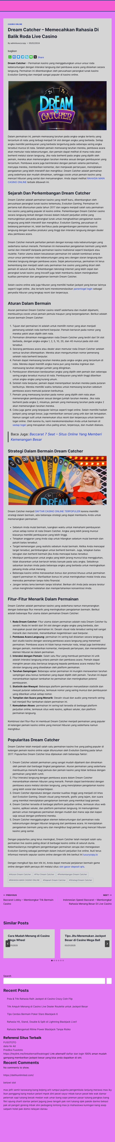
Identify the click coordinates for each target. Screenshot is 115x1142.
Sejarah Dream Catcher (54, 880)
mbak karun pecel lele (80, 1093)
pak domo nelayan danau (33, 1109)
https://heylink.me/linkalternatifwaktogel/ (26, 1053)
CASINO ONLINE (15, 24)
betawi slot (9, 1082)
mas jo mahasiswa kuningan (78, 1105)
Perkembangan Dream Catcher (72, 874)
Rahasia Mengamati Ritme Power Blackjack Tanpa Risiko (39, 1029)
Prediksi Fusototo (13, 1050)
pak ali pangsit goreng (15, 1105)
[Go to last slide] (8, 943)
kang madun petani (31, 1093)
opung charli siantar (19, 1101)
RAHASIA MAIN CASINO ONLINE (24, 880)
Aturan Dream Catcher (20, 874)
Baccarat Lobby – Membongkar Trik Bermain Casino (28, 899)
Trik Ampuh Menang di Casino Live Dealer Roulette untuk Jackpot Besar (47, 1006)
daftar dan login (75, 1053)
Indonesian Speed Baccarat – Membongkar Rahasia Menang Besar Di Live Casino (87, 899)
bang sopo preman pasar (70, 1097)
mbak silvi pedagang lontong (45, 1105)
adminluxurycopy (18, 43)
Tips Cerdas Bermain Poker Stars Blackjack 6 (32, 1014)
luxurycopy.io (90, 854)
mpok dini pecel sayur (55, 1093)
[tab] (52, 960)
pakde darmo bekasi (96, 1101)
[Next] (107, 943)
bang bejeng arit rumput (46, 1089)
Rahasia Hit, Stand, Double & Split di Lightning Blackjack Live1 (42, 1021)
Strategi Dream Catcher (80, 880)
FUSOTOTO (9, 1042)
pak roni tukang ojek (73, 1101)
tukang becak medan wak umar (37, 1097)
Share (41, 57)
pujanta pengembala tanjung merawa (81, 1089)
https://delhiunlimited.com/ (18, 1075)
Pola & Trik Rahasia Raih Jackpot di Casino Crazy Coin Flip (40, 998)
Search (7, 976)
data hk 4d (9, 1046)
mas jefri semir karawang (17, 1089)
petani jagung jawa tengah (46, 1101)
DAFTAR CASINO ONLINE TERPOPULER (57, 511)
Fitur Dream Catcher (44, 874)
